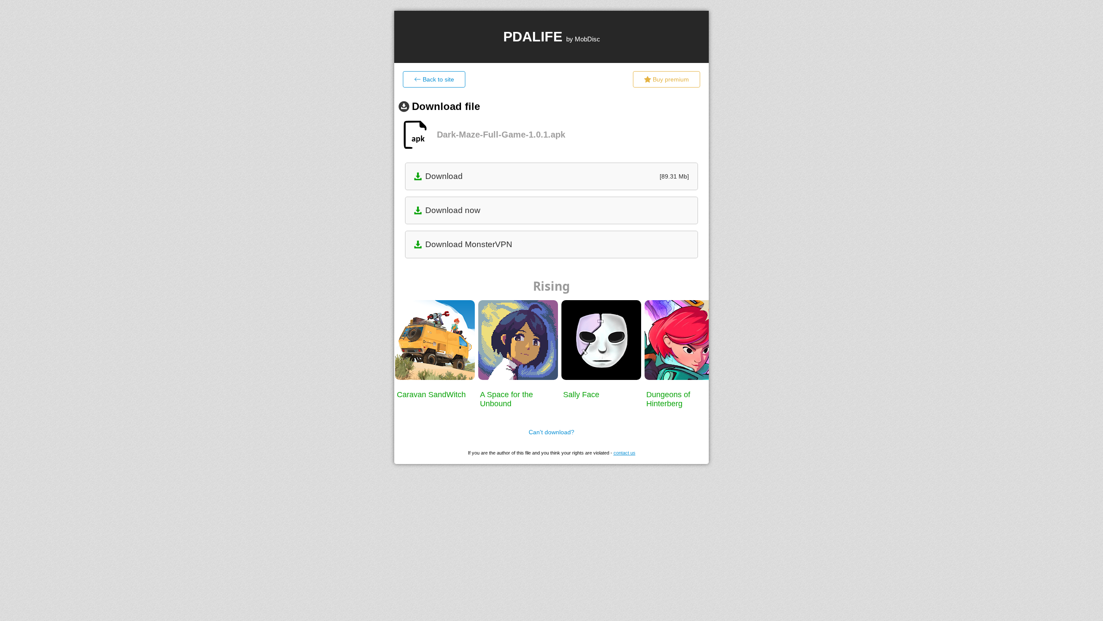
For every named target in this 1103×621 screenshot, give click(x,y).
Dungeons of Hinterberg (668, 399)
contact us (625, 452)
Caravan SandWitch (431, 394)
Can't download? (551, 432)
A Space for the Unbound (506, 399)
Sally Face (581, 394)
